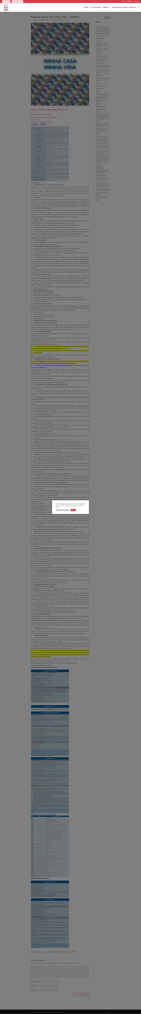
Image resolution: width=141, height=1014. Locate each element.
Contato (136, 1)
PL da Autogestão (96, 7)
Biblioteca (106, 7)
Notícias (86, 7)
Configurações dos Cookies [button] (63, 510)
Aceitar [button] (73, 510)
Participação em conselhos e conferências (124, 7)
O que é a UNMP (126, 1)
